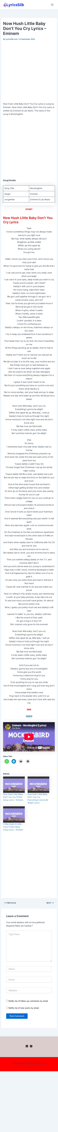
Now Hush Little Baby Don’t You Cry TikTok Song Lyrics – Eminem (13, 797)
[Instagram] (31, 1046)
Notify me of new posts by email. (24, 1008)
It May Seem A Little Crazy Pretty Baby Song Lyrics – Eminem (13, 827)
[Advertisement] (29, 72)
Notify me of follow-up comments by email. (28, 1001)
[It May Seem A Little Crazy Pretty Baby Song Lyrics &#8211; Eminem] (14, 814)
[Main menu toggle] (52, 5)
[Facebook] (27, 1046)
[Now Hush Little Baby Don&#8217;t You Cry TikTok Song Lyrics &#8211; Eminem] (14, 785)
